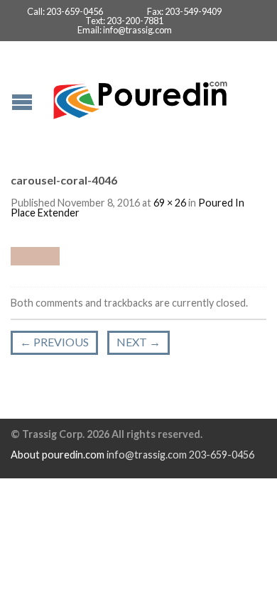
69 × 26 (169, 203)
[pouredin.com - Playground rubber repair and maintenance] (140, 97)
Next (138, 341)
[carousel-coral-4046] (35, 254)
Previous (54, 341)
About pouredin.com (57, 455)
